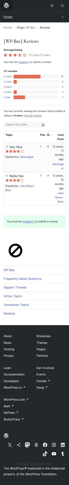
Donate (43, 381)
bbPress (11, 412)
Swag (42, 387)
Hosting (9, 349)
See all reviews (33, 115)
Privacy (9, 356)
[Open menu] (63, 5)
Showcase (43, 336)
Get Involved (45, 368)
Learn (7, 368)
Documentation (14, 374)
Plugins (41, 349)
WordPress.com (16, 399)
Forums (8, 16)
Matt (9, 406)
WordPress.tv (15, 387)
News (7, 343)
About (8, 336)
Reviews (9, 313)
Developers (11, 381)
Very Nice (15, 147)
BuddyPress (14, 419)
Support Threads (15, 287)
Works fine (16, 176)
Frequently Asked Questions (23, 279)
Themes (41, 343)
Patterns (42, 356)
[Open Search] (52, 5)
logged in (24, 62)
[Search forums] (42, 124)
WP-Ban (30, 27)
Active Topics (13, 296)
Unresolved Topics (16, 305)
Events (41, 374)
